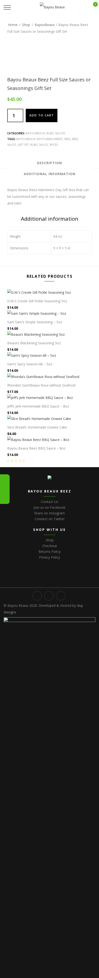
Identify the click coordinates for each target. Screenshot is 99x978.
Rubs (50, 133)
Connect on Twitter (50, 519)
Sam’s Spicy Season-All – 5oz (29, 364)
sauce (43, 145)
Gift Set (23, 145)
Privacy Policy (49, 557)
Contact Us (49, 501)
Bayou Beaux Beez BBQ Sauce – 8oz (36, 448)
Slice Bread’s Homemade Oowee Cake (37, 427)
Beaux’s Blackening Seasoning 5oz (34, 343)
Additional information (49, 174)
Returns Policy (49, 551)
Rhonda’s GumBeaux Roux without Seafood (41, 385)
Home (13, 24)
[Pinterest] (4, 498)
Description (49, 163)
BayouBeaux (45, 24)
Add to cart (41, 115)
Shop (26, 24)
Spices (53, 145)
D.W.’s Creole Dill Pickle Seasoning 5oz (37, 301)
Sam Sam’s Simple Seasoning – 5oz (34, 322)
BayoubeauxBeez (50, 139)
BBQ (67, 139)
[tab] (49, 162)
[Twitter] (4, 480)
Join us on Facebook (49, 507)
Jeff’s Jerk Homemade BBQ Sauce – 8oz (38, 406)
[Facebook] (4, 489)
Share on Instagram (49, 513)
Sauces (60, 133)
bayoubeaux (26, 139)
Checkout (49, 546)
